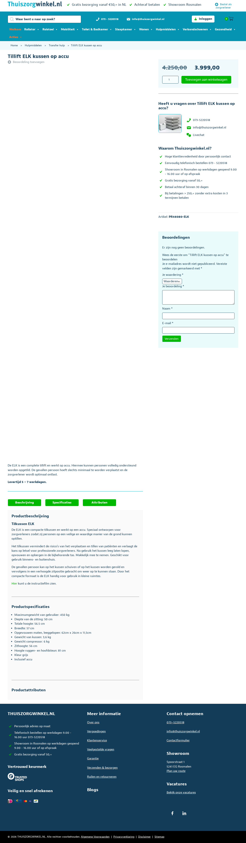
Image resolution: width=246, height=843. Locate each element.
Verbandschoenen (195, 29)
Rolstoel (48, 29)
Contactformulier (178, 740)
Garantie (93, 758)
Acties (13, 37)
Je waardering (172, 275)
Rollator (29, 29)
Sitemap (159, 836)
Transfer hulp (57, 45)
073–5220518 (175, 722)
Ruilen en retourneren (101, 777)
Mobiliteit (68, 29)
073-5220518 (201, 120)
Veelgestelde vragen (100, 749)
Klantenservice (97, 740)
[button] (203, 19)
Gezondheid (223, 29)
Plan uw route (176, 771)
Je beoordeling (173, 286)
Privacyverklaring (123, 836)
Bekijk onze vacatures (181, 792)
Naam (167, 309)
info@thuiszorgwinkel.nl (209, 127)
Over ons (93, 722)
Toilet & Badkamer (95, 29)
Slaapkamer (123, 29)
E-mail (167, 323)
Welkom (15, 29)
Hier (14, 583)
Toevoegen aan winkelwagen (206, 79)
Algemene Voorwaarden (95, 836)
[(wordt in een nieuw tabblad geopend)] (17, 777)
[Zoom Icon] (87, 120)
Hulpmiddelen (166, 29)
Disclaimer (144, 836)
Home (14, 45)
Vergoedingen (96, 731)
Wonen (144, 29)
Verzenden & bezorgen (102, 768)
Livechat (198, 135)
